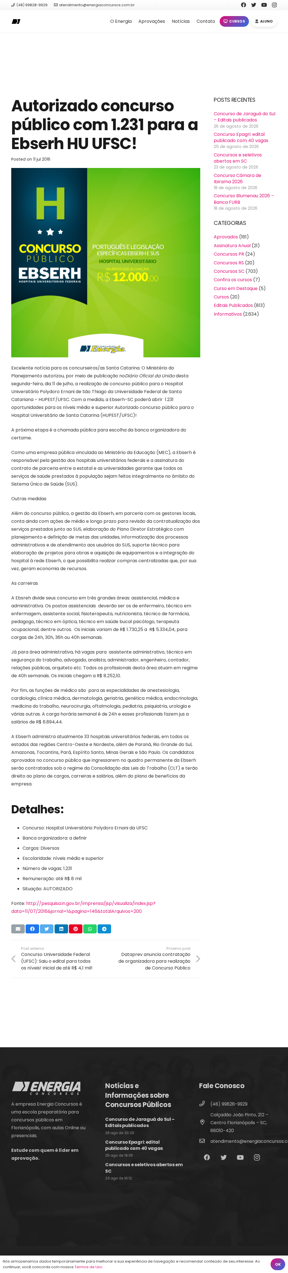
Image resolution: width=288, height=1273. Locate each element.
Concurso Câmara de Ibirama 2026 (237, 178)
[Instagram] (274, 5)
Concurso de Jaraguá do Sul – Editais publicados (244, 116)
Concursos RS (229, 263)
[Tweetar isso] (46, 928)
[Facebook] (243, 4)
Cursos (221, 297)
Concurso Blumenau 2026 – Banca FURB (244, 198)
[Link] (16, 21)
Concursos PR (229, 254)
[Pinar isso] (75, 928)
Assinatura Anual (232, 245)
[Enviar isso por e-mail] (18, 928)
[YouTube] (264, 4)
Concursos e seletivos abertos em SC (238, 158)
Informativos (228, 314)
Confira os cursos (233, 279)
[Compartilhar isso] (32, 928)
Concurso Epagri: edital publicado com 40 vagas (241, 137)
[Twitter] (253, 4)
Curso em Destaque (236, 288)
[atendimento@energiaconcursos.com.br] (204, 1141)
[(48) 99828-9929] (204, 1104)
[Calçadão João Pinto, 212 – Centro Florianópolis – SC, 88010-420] (204, 1123)
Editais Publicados (233, 305)
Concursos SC (229, 271)
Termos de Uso (88, 1267)
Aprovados (226, 237)
